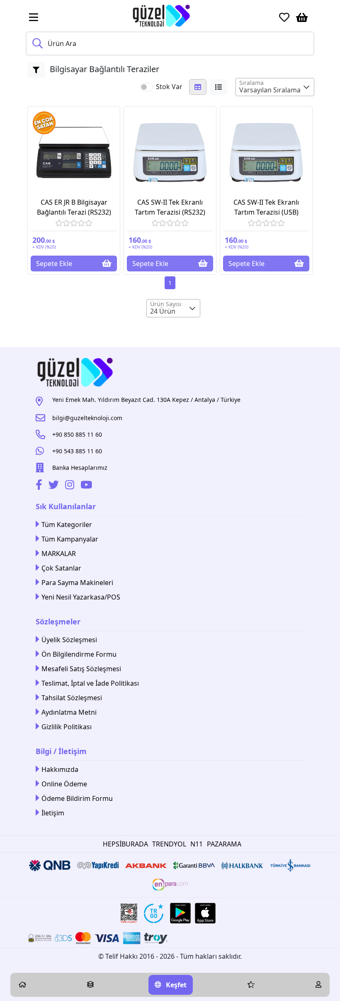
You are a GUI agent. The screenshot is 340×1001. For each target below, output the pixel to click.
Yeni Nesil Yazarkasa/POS (80, 597)
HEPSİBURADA (125, 844)
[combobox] (275, 87)
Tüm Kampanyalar (69, 539)
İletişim (52, 812)
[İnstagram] (70, 486)
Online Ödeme (64, 783)
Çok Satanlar (61, 568)
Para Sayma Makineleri (77, 582)
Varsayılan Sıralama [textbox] (270, 89)
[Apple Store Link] (205, 913)
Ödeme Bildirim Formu (77, 798)
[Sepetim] (302, 17)
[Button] (36, 70)
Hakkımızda (59, 769)
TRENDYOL (169, 844)
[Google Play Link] (180, 913)
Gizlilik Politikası (66, 726)
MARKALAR (58, 553)
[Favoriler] (284, 17)
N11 (196, 844)
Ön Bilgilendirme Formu (79, 654)
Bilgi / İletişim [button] (61, 751)
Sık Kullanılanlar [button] (66, 506)
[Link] (161, 15)
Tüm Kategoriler (66, 524)
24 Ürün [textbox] (162, 311)
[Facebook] (40, 486)
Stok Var (169, 86)
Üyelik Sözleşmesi (69, 639)
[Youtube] (87, 486)
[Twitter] (55, 486)
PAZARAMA (224, 844)
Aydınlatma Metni (69, 712)
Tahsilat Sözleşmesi (71, 697)
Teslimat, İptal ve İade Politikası (90, 683)
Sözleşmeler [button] (58, 621)
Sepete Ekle (54, 263)
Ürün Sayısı (166, 304)
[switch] (146, 87)
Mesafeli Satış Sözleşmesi (81, 668)
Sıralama (251, 83)
